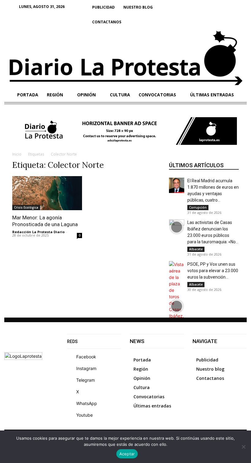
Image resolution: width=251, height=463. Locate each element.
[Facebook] (71, 357)
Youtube (84, 415)
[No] (243, 447)
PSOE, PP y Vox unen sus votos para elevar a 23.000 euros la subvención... (212, 271)
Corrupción (198, 207)
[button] (239, 7)
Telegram (85, 380)
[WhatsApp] (71, 403)
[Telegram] (71, 380)
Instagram (86, 368)
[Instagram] (71, 368)
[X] (71, 392)
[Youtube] (71, 415)
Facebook (86, 356)
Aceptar (127, 453)
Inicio (16, 154)
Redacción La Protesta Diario (38, 232)
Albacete (196, 249)
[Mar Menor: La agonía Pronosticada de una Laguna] (47, 193)
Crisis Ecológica (26, 207)
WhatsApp (86, 403)
